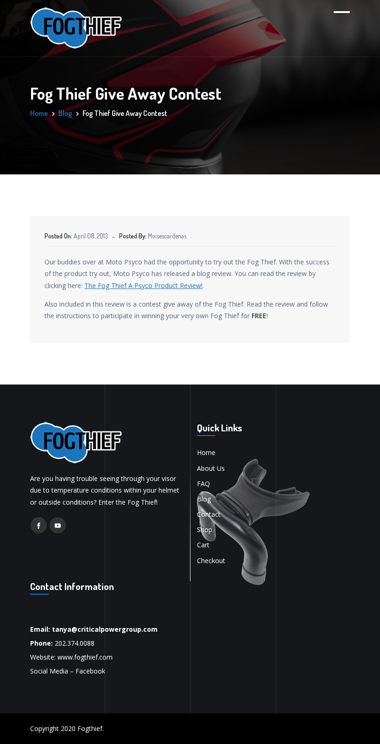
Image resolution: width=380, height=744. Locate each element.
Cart (203, 544)
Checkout (211, 560)
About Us (211, 468)
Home (39, 113)
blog (65, 113)
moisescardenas (167, 236)
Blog (204, 498)
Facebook (90, 671)
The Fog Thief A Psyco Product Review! (143, 285)
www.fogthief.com (85, 657)
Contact (209, 514)
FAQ (203, 483)
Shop (204, 529)
